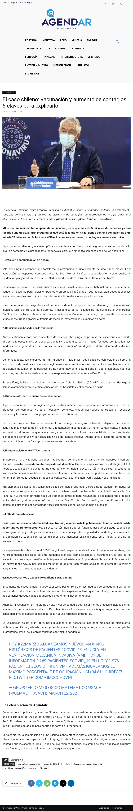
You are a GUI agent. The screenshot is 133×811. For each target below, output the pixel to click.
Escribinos (117, 807)
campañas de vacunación (29, 764)
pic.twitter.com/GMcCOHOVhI (40, 677)
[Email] (63, 783)
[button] (117, 42)
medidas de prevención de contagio (20, 768)
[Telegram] (55, 783)
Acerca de (104, 807)
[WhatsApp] (47, 783)
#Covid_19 (71, 649)
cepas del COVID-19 (53, 764)
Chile (67, 764)
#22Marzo (28, 644)
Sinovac (43, 768)
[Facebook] (105, 4)
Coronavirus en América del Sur (88, 764)
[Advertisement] (66, 199)
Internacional (9, 92)
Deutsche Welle (17, 759)
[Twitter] (121, 4)
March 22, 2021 (63, 693)
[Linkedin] (113, 4)
